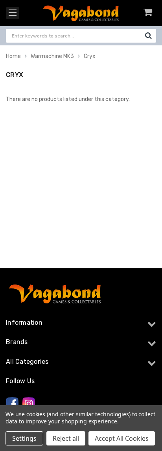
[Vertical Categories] (12, 13)
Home (13, 56)
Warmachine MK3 (52, 56)
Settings (24, 438)
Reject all (66, 438)
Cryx (90, 56)
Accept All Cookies (122, 438)
